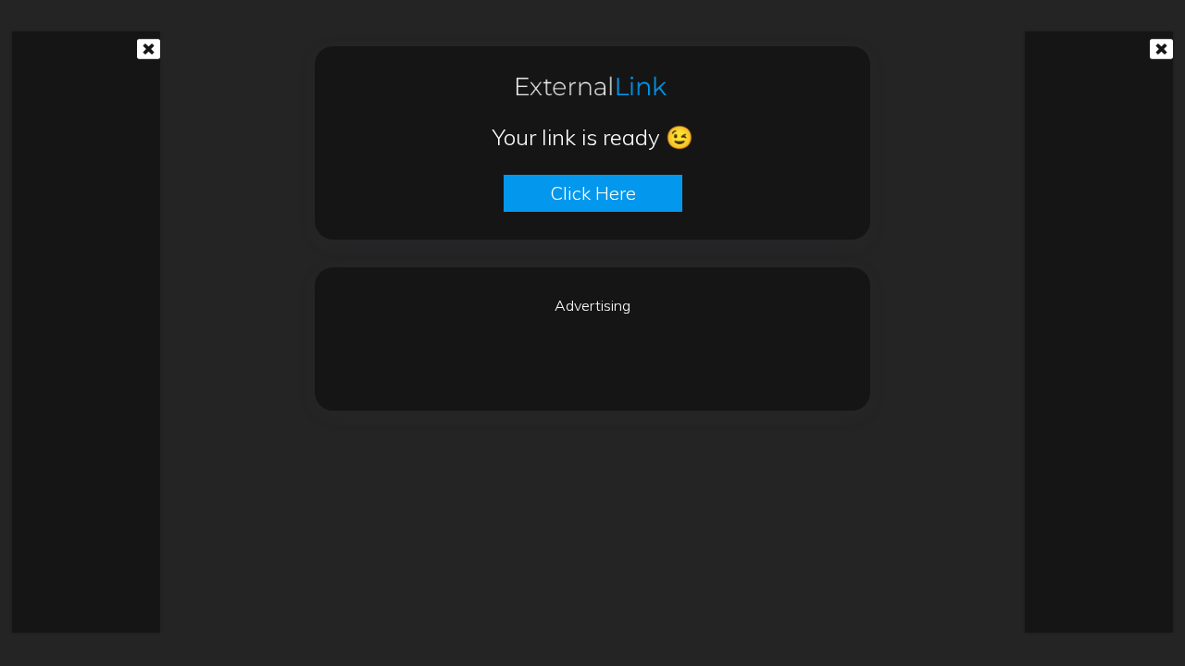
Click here (593, 192)
